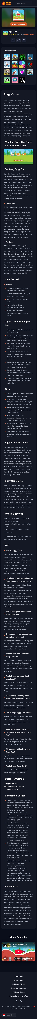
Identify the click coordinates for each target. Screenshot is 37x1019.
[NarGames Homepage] (7, 3)
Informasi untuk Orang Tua (18, 996)
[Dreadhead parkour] (7, 57)
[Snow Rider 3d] (7, 64)
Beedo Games (29, 34)
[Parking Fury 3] (7, 72)
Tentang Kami (18, 976)
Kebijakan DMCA (19, 992)
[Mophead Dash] (14, 80)
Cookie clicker (12, 861)
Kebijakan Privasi (18, 984)
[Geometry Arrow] (22, 80)
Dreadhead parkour (14, 843)
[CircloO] (22, 64)
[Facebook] (16, 1001)
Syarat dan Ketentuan (18, 988)
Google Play (8, 532)
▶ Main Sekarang (18, 24)
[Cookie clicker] (30, 57)
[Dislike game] (18, 40)
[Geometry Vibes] (22, 72)
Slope (9, 800)
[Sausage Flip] (14, 72)
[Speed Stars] (14, 64)
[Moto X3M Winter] (30, 72)
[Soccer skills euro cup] (7, 80)
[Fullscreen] (24, 40)
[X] (21, 1001)
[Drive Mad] (14, 57)
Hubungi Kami (18, 980)
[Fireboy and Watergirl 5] (30, 64)
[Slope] (22, 57)
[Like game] (13, 40)
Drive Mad (10, 823)
